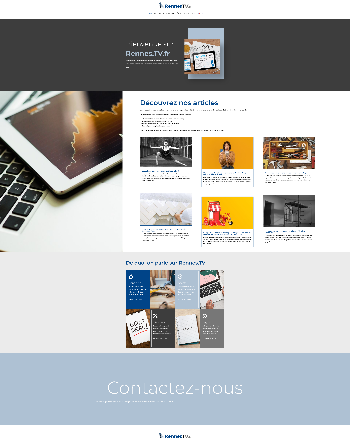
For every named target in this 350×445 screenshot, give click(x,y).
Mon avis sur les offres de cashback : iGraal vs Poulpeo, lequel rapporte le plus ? (226, 174)
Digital (186, 13)
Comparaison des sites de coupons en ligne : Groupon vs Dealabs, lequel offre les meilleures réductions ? (226, 234)
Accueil (149, 13)
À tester (179, 13)
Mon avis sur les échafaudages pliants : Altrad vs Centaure (285, 232)
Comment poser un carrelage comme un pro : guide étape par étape (164, 230)
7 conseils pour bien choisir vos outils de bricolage (286, 173)
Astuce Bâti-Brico (169, 13)
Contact (193, 13)
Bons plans (157, 13)
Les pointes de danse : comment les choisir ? (160, 171)
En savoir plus (135, 299)
